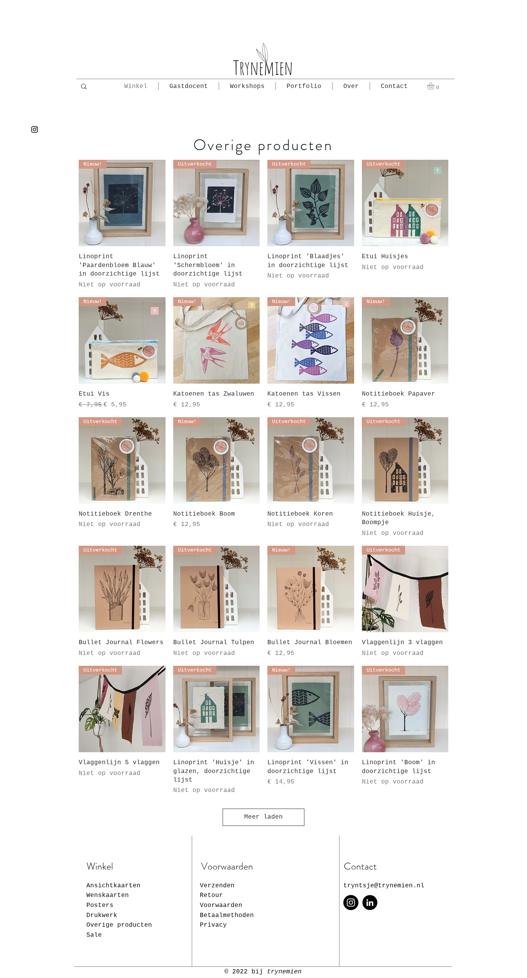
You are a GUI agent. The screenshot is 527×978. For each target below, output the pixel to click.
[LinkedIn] (369, 902)
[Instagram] (34, 129)
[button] (435, 86)
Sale (94, 935)
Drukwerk (101, 915)
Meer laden (263, 817)
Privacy (213, 925)
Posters (99, 905)
